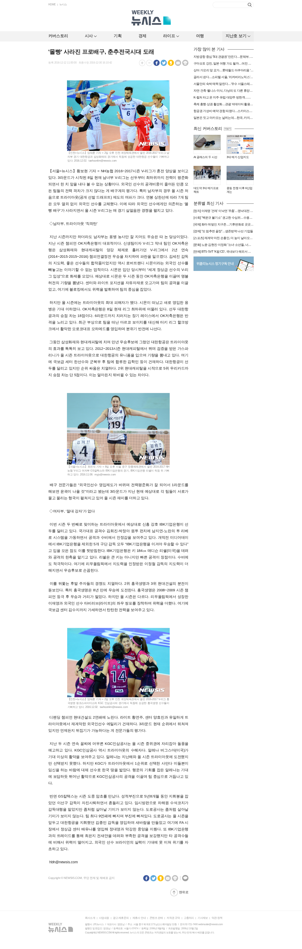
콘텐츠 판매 (156, 917)
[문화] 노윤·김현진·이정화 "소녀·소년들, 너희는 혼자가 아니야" (224, 244)
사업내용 (104, 917)
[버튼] (250, 5)
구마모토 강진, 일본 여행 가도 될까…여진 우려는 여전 (224, 63)
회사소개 (90, 917)
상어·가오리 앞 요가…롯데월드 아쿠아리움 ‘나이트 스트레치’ (224, 70)
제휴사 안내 (139, 917)
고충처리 (189, 917)
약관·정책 (217, 917)
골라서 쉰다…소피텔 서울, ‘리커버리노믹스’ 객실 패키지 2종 (224, 77)
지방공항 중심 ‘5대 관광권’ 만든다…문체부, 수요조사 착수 (224, 56)
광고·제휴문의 (121, 917)
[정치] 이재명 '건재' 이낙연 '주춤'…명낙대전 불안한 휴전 (224, 211)
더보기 (228, 128)
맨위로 (183, 892)
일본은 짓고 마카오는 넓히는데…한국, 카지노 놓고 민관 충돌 (224, 117)
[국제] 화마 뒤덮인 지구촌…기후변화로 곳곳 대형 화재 (224, 224)
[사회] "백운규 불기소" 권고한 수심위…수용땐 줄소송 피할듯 (224, 217)
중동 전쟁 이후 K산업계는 (239, 189)
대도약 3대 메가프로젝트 (206, 189)
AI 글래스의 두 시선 (205, 157)
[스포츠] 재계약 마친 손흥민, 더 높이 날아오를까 (224, 238)
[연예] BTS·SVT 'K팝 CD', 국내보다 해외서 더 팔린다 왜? (224, 251)
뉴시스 (63, 4)
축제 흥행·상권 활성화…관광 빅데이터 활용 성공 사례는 (224, 104)
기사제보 (203, 917)
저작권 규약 (173, 917)
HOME (52, 4)
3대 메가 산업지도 (238, 157)
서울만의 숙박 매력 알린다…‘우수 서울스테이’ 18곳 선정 (224, 84)
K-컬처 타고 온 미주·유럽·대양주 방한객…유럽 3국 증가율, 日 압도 (224, 97)
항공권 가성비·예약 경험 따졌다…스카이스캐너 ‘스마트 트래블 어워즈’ (224, 111)
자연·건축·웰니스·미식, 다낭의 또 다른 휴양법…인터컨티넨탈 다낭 (224, 90)
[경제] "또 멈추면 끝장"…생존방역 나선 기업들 (223, 231)
